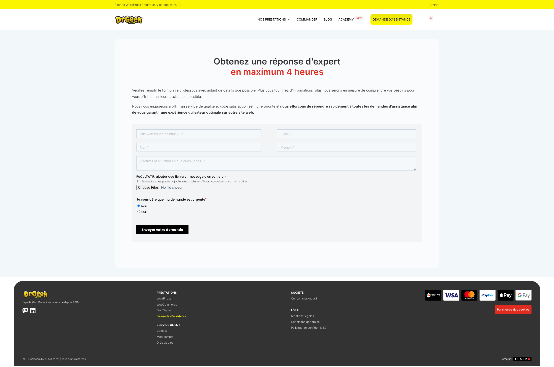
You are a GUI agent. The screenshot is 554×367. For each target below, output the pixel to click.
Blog (328, 19)
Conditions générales (305, 322)
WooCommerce (167, 304)
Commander (307, 19)
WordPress (164, 298)
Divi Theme (164, 310)
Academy (350, 19)
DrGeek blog (165, 342)
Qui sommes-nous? (304, 298)
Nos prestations (272, 19)
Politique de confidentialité (308, 327)
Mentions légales (302, 316)
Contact (433, 4)
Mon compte (165, 336)
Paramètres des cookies (513, 309)
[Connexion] (418, 19)
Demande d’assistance (391, 19)
